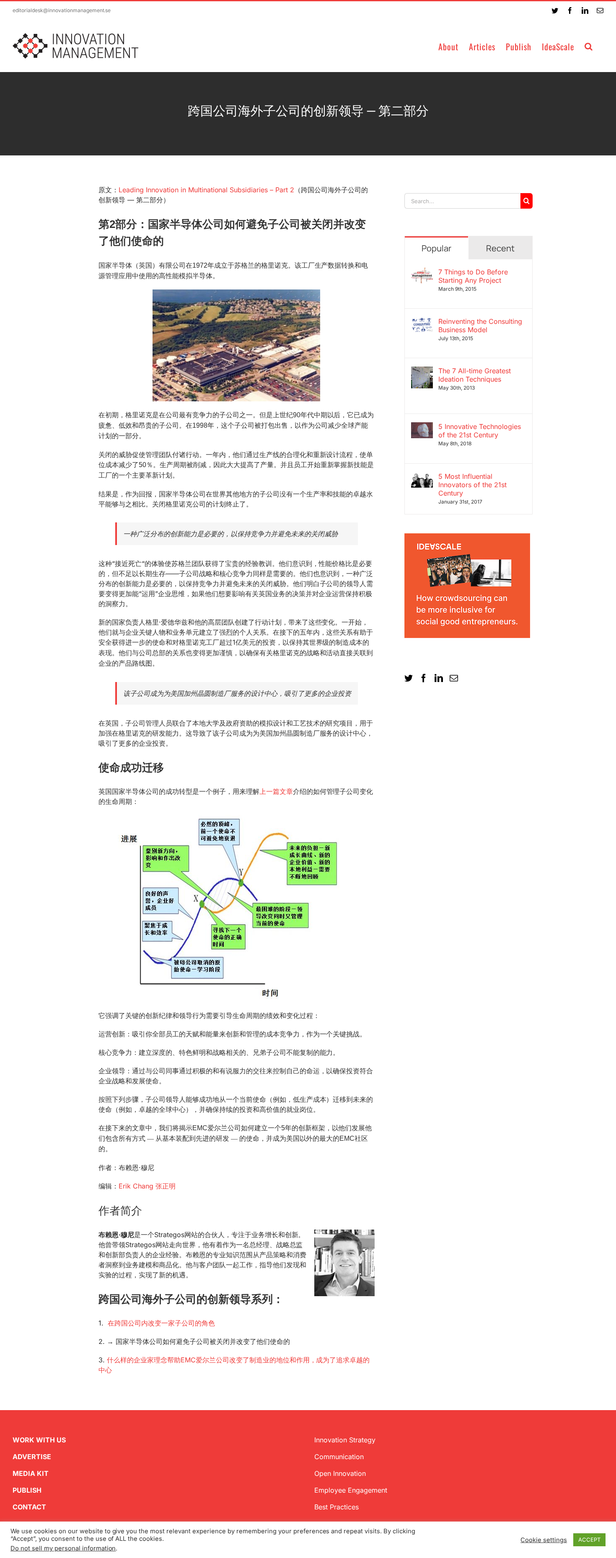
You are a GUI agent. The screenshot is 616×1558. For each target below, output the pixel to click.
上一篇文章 (276, 791)
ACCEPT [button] (589, 1539)
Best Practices (336, 1507)
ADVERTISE (32, 1456)
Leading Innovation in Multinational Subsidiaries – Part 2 (206, 190)
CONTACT (29, 1507)
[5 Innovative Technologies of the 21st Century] (422, 427)
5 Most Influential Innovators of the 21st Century (472, 484)
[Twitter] (408, 678)
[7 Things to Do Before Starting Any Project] (422, 273)
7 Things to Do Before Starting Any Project (473, 276)
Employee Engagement (350, 1490)
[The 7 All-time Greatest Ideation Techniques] (422, 371)
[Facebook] (423, 678)
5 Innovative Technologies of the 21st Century (479, 430)
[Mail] (454, 678)
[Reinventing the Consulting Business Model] (422, 322)
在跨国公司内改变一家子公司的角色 (161, 1323)
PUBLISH (27, 1490)
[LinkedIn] (439, 678)
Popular (436, 248)
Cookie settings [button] (543, 1540)
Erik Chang (147, 1186)
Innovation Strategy (344, 1440)
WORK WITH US (39, 1440)
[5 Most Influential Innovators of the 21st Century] (422, 477)
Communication (339, 1456)
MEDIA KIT (31, 1473)
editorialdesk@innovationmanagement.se (62, 10)
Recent (500, 248)
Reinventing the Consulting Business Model (480, 325)
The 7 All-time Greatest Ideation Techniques (474, 375)
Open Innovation (340, 1473)
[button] (589, 46)
